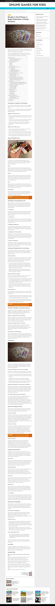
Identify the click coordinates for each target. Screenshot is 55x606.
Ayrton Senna (12, 90)
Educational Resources (39, 44)
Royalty (21, 569)
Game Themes (15, 569)
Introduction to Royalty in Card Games (15, 58)
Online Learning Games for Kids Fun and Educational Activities (15, 593)
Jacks (11, 64)
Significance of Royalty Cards (14, 59)
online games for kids (27, 5)
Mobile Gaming (38, 53)
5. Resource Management (14, 71)
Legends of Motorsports (13, 89)
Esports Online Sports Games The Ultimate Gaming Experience (16, 599)
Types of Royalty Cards (13, 61)
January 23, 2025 (15, 595)
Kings (11, 62)
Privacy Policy (18, 8)
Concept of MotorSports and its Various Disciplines (17, 82)
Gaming (37, 46)
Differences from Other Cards (14, 60)
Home (6, 8)
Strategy (24, 569)
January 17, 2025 (43, 595)
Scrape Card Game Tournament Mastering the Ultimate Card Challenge (44, 599)
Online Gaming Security (39, 55)
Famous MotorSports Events (13, 85)
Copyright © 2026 (22, 605)
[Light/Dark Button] (47, 8)
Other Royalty (12, 65)
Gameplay (19, 569)
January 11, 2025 (29, 601)
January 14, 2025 (15, 601)
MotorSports (11, 81)
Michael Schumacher (13, 91)
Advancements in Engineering (14, 96)
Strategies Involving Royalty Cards (14, 66)
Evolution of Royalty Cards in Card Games (16, 72)
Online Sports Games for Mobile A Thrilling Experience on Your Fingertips (45, 593)
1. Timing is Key (12, 67)
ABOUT (9, 8)
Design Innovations (13, 97)
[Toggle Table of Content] (26, 57)
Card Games (11, 569)
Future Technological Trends (14, 98)
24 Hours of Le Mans (13, 87)
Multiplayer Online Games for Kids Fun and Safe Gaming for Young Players (30, 593)
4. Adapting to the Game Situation (15, 70)
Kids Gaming (38, 51)
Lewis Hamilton (12, 94)
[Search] (49, 8)
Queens (11, 63)
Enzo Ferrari (12, 92)
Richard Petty (12, 93)
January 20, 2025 (29, 595)
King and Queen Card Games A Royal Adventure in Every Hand (15, 583)
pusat (9, 23)
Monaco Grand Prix (13, 88)
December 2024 (38, 36)
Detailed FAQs (11, 100)
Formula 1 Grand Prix (13, 86)
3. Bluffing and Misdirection (14, 69)
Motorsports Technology (13, 95)
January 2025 (38, 34)
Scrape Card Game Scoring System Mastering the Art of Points (41, 28)
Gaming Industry (38, 48)
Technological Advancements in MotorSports (17, 84)
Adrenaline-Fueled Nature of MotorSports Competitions (18, 83)
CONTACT (13, 8)
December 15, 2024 (12, 23)
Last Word (11, 99)
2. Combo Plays (12, 68)
